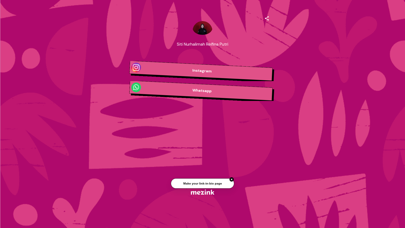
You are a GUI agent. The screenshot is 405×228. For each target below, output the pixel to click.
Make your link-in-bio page (202, 183)
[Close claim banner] (232, 180)
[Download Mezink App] (202, 192)
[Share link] (266, 18)
